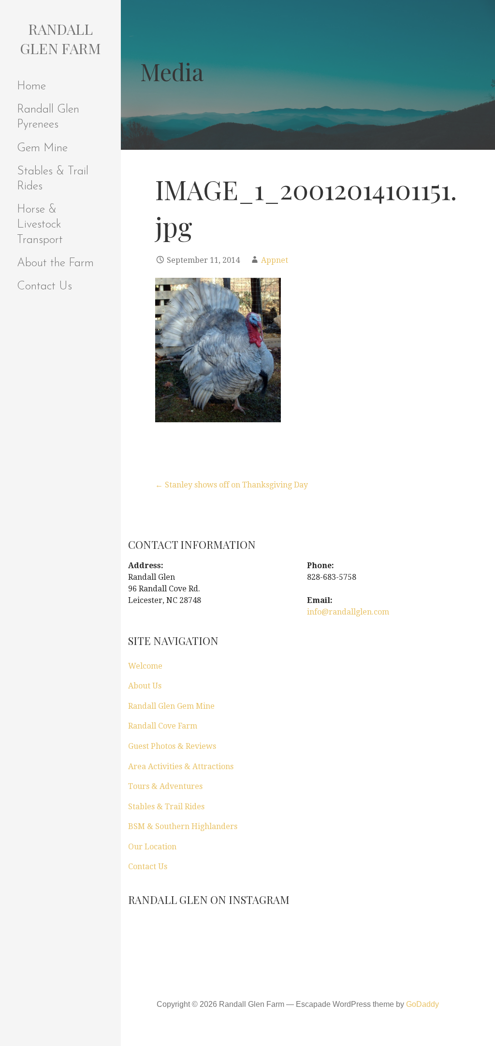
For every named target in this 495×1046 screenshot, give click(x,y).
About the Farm (55, 263)
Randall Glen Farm (60, 38)
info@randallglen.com (348, 611)
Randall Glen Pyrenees (48, 117)
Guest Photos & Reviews (172, 746)
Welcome (145, 666)
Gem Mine (42, 148)
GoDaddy (422, 1004)
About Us (144, 685)
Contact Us (44, 286)
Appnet (274, 260)
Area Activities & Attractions (180, 766)
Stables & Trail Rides (52, 179)
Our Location (152, 846)
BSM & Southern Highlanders (182, 826)
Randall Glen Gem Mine (171, 706)
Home (31, 86)
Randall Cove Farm (162, 726)
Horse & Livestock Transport (40, 224)
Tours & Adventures (165, 786)
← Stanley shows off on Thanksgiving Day (231, 484)
